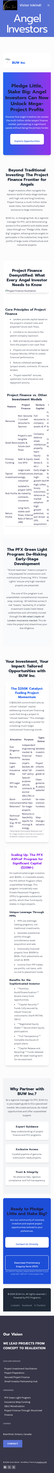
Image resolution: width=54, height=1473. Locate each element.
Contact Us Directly (27, 1244)
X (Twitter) (39, 1305)
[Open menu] (48, 5)
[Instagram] (14, 1467)
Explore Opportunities (27, 141)
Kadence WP (42, 1462)
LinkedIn (15, 1305)
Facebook (27, 1305)
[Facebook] (5, 1467)
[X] (9, 1467)
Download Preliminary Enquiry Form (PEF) (27, 1264)
